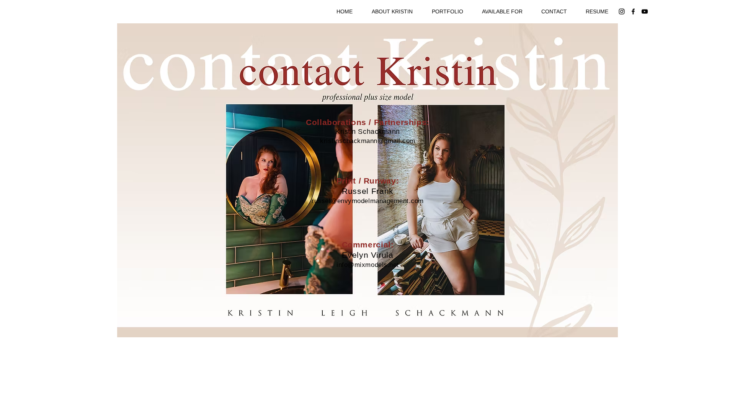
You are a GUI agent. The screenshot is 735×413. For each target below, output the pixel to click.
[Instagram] (622, 11)
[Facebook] (633, 11)
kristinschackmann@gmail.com (367, 141)
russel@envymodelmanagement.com (367, 201)
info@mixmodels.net (367, 264)
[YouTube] (644, 11)
